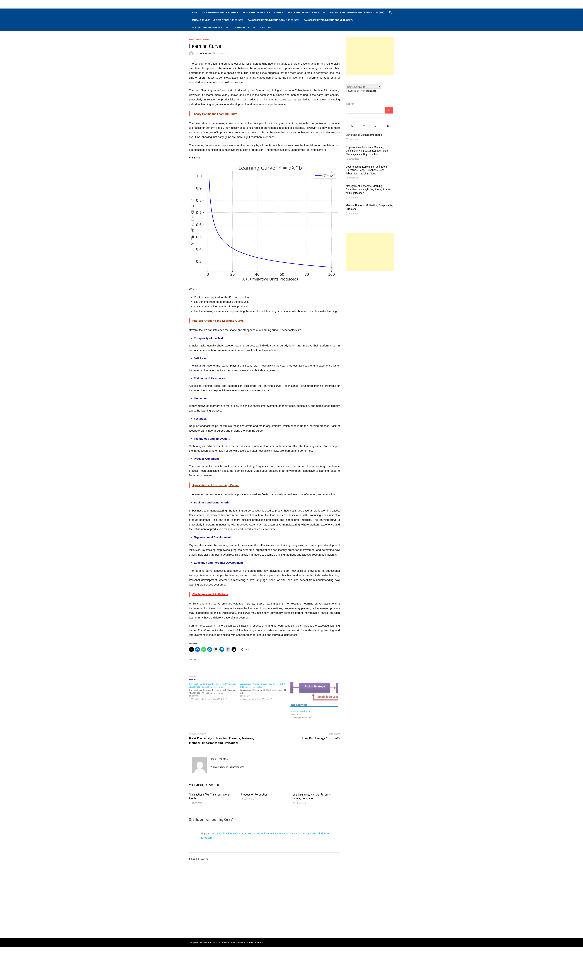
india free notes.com (218, 942)
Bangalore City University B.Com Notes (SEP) (273, 19)
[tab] (352, 126)
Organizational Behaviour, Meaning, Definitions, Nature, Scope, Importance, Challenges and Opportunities (367, 151)
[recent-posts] (364, 126)
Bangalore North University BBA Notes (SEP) (217, 19)
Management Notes (199, 39)
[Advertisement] (370, 56)
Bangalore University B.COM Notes (263, 12)
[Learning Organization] (314, 696)
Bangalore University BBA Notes (306, 12)
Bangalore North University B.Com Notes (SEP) (357, 12)
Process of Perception (254, 794)
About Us (265, 27)
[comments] (376, 126)
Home (194, 12)
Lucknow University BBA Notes (220, 12)
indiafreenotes (204, 53)
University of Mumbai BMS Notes (209, 27)
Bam (260, 942)
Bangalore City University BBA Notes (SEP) (328, 19)
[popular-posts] (352, 126)
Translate (371, 90)
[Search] (389, 110)
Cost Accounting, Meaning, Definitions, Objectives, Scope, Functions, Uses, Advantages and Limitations (367, 170)
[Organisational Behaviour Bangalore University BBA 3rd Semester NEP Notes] (265, 691)
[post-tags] (388, 126)
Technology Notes (244, 27)
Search (350, 104)
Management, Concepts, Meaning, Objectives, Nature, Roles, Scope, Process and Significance (369, 189)
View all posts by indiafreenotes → (229, 766)
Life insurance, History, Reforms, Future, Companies (312, 796)
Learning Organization (300, 711)
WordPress (247, 942)
